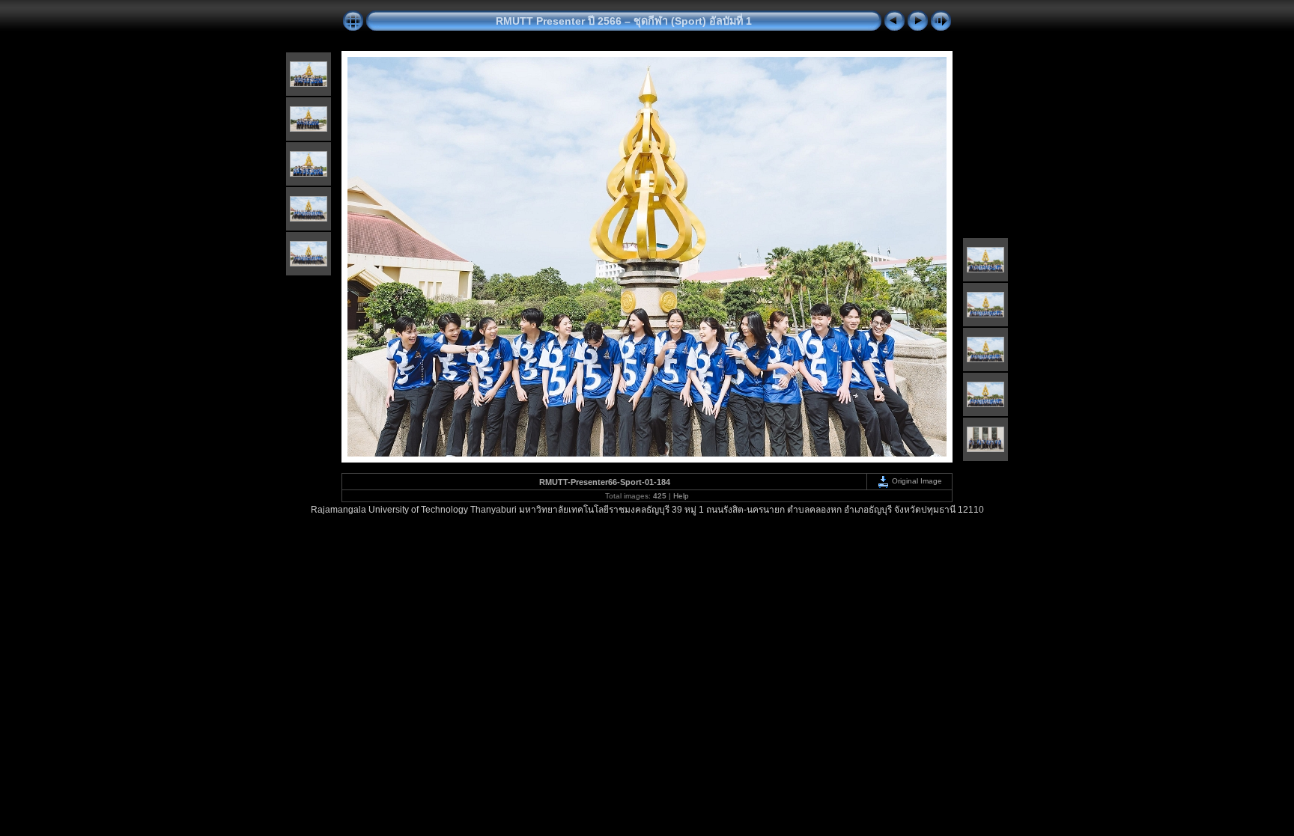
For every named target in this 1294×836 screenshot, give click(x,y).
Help (681, 496)
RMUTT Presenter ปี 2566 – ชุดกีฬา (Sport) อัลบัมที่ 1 (624, 21)
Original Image (916, 481)
